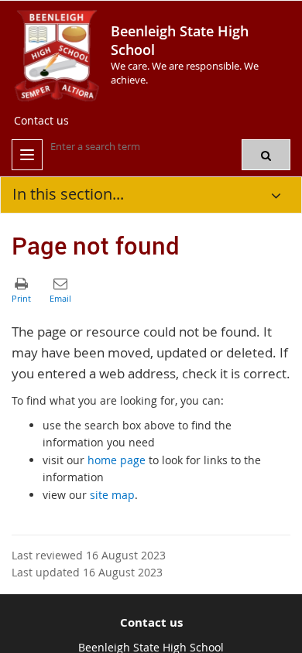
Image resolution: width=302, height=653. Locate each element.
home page (117, 460)
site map (112, 494)
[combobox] (127, 146)
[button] (266, 154)
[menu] (27, 154)
